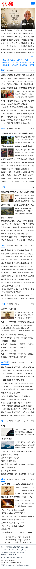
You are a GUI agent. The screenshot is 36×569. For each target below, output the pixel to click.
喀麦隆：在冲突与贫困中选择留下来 (15, 169)
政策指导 (21, 362)
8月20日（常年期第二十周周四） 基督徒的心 (17, 354)
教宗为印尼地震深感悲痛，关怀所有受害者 (18, 162)
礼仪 (3, 479)
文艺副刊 (10, 421)
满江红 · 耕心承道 (8, 467)
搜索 (32, 56)
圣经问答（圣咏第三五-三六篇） (13, 510)
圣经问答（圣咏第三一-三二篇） (13, 520)
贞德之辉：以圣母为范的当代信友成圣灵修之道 (18, 452)
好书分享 (17, 421)
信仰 (3, 304)
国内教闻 (10, 70)
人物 (3, 187)
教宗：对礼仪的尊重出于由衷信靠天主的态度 (18, 166)
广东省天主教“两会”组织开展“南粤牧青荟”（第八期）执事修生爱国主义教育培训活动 (18, 107)
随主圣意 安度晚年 (8, 471)
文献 (3, 245)
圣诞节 (24, 479)
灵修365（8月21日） (9, 341)
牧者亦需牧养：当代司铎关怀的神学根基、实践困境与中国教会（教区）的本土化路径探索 (18, 30)
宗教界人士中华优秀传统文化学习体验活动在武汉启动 (18, 416)
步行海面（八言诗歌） (10, 455)
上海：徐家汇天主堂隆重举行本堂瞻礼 (16, 123)
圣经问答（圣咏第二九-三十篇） (13, 523)
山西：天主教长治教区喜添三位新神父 (16, 120)
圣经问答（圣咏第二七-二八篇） (13, 526)
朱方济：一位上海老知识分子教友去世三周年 (18, 224)
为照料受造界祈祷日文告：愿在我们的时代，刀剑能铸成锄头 (17, 34)
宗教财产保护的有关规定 (11, 393)
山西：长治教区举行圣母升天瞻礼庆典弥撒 (18, 53)
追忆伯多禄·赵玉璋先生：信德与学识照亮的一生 (17, 227)
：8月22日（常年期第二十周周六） (18, 63)
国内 (3, 70)
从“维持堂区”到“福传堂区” (11, 292)
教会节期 (10, 479)
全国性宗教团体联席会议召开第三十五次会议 (18, 409)
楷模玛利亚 (5, 529)
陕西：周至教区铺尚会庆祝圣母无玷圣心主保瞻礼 (18, 110)
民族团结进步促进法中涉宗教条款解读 (16, 403)
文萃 (3, 421)
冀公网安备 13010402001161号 (11, 562)
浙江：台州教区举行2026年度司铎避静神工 (17, 117)
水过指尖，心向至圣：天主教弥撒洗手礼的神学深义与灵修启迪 (18, 43)
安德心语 (10, 304)
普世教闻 (10, 128)
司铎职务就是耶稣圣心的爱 (11, 286)
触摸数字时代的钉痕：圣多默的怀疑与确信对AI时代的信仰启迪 (18, 474)
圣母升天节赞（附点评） (11, 458)
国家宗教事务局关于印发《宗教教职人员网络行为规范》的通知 (18, 412)
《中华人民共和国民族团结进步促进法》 (17, 406)
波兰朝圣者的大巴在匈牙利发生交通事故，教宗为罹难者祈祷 (18, 40)
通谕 (25, 245)
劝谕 (21, 245)
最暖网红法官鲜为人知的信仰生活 (14, 234)
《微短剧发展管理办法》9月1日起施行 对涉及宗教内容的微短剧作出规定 (17, 396)
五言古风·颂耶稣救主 (9, 461)
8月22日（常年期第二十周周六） (14, 335)
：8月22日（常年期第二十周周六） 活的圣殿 (18, 65)
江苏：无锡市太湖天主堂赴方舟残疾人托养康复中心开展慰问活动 (18, 37)
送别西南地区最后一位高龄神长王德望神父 (18, 240)
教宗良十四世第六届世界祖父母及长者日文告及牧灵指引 (18, 276)
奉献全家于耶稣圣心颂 (23, 542)
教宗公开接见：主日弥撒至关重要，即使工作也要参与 (18, 172)
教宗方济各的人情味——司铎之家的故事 (17, 237)
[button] (3, 18)
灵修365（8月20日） (9, 351)
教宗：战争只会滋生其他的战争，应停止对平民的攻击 (18, 178)
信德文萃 (25, 421)
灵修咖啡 (17, 304)
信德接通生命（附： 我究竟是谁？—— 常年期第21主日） (17, 532)
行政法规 (14, 362)
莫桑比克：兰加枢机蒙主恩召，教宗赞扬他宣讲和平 (18, 182)
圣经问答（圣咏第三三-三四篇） (13, 513)
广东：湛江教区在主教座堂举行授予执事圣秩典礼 (18, 114)
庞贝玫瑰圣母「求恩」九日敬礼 (18, 537)
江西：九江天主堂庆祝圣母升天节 (14, 104)
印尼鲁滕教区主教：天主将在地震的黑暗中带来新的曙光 (18, 50)
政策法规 (5, 362)
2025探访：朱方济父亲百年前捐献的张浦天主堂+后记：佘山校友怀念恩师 (17, 221)
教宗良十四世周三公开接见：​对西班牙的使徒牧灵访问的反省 (18, 283)
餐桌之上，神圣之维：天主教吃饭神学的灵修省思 (18, 464)
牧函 (16, 245)
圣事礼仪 (17, 479)
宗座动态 (17, 128)
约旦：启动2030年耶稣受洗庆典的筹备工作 (17, 175)
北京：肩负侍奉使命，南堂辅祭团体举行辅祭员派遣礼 (18, 46)
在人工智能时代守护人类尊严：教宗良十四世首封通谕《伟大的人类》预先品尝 (18, 299)
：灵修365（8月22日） (18, 60)
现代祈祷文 (8, 542)
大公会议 (10, 245)
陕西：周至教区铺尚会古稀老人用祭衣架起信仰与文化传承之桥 (18, 231)
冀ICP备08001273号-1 (8, 560)
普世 (3, 128)
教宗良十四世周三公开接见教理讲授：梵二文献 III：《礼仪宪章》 (18, 279)
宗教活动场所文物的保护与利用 (13, 399)
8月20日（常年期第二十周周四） (14, 357)
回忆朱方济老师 (7, 218)
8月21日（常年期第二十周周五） (14, 347)
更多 (32, 70)
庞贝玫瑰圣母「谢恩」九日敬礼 (18, 540)
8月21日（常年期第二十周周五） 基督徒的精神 (17, 344)
